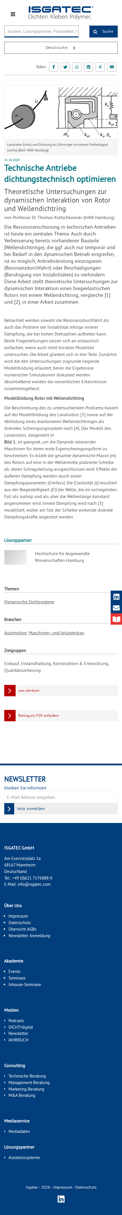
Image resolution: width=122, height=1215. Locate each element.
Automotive (15, 632)
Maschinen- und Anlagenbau (56, 632)
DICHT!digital (21, 1027)
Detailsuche (57, 47)
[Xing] (100, 67)
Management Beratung (29, 1082)
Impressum (18, 916)
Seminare (17, 978)
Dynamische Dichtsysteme (29, 602)
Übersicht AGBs (22, 929)
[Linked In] (88, 67)
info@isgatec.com (34, 884)
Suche (107, 31)
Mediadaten (19, 1131)
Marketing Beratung (26, 1089)
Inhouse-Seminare (25, 984)
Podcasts (16, 1020)
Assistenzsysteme (24, 1157)
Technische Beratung (27, 1076)
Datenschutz (20, 922)
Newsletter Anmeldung (29, 935)
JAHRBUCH (18, 1040)
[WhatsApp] (76, 67)
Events (14, 971)
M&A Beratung (22, 1095)
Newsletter (18, 1033)
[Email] (111, 67)
